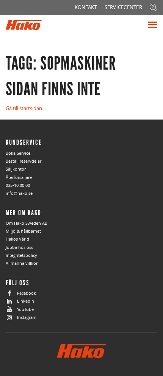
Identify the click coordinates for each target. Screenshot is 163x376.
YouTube (25, 309)
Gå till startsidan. (24, 108)
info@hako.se (19, 193)
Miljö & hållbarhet (23, 231)
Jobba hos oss (19, 247)
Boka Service (18, 153)
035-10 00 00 (18, 185)
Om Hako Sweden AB (26, 223)
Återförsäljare (19, 177)
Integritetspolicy (21, 255)
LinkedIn (25, 301)
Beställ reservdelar (23, 161)
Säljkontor (16, 169)
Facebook (26, 293)
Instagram (26, 317)
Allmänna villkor (22, 263)
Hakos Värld (17, 239)
